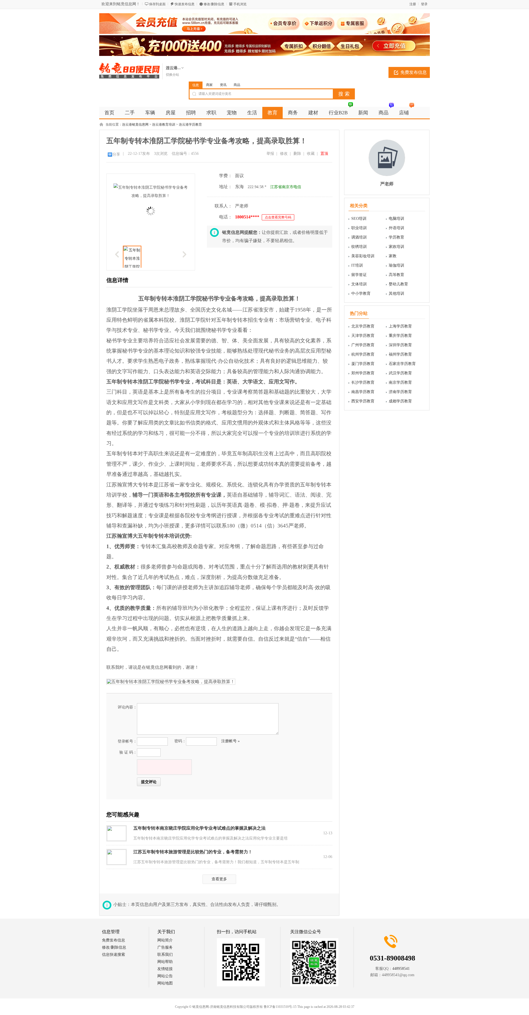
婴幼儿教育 (398, 284)
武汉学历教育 (400, 373)
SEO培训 (358, 218)
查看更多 (219, 879)
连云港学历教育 (190, 124)
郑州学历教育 (362, 373)
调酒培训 (359, 237)
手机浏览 (240, 4)
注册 (412, 4)
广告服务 (165, 947)
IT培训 (357, 265)
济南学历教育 (400, 392)
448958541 (401, 969)
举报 (270, 153)
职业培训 (359, 228)
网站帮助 (165, 962)
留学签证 (359, 275)
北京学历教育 (362, 326)
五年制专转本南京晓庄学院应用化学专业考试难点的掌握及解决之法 (199, 828)
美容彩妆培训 (362, 256)
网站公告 (165, 976)
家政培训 (396, 247)
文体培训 (359, 284)
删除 (297, 153)
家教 (392, 256)
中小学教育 (361, 293)
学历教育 (396, 237)
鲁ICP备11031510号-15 (280, 1007)
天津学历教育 (362, 336)
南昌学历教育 (362, 392)
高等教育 (396, 275)
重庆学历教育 (400, 336)
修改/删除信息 (214, 4)
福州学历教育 (400, 354)
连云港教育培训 (163, 124)
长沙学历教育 (362, 382)
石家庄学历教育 (402, 364)
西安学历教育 (362, 401)
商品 (237, 85)
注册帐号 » (230, 741)
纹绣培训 (359, 247)
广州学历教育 (362, 345)
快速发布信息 (185, 4)
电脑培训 (396, 218)
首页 (109, 112)
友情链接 (165, 969)
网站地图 (165, 983)
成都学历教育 (400, 401)
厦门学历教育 (362, 364)
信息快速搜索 (113, 954)
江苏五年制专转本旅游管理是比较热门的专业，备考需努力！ (192, 851)
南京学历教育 (400, 382)
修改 (284, 153)
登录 (424, 4)
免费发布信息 (413, 72)
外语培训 (396, 228)
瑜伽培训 (396, 265)
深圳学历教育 (400, 345)
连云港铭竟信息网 (135, 124)
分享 (116, 154)
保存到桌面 (157, 4)
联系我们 (165, 954)
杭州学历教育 (362, 354)
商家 (209, 85)
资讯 (223, 85)
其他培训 (396, 293)
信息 (195, 85)
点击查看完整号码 (278, 217)
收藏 (311, 153)
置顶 (324, 153)
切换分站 (172, 75)
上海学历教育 (400, 326)
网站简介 (165, 940)
